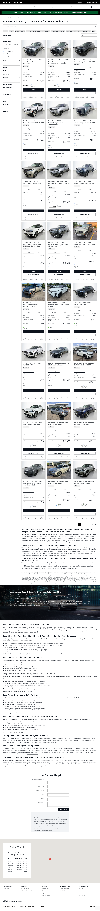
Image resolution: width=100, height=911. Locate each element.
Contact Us (81, 890)
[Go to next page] (95, 524)
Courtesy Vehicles (40, 7)
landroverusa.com (9, 906)
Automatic (46, 31)
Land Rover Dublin (59, 627)
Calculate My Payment (33, 92)
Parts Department (63, 893)
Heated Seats (85, 31)
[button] (33, 66)
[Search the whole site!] (96, 6)
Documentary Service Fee (28, 77)
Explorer (95, 31)
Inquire (33, 89)
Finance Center (45, 888)
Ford (5, 31)
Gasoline (36, 31)
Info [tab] (39, 69)
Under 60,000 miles (58, 31)
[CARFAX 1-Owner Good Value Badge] (76, 83)
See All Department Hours (17, 874)
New (27, 7)
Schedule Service (64, 890)
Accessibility (32, 906)
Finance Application (46, 890)
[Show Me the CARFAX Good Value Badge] (33, 85)
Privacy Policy (40, 828)
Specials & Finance (56, 7)
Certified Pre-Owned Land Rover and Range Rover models (57, 639)
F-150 (11, 31)
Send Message (63, 809)
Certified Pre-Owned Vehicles (27, 890)
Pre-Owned (32, 7)
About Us (73, 7)
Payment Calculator (46, 893)
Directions (81, 893)
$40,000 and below (72, 31)
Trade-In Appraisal (46, 895)
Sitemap (41, 906)
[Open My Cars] (91, 6)
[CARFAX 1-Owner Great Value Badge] (25, 144)
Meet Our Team (82, 895)
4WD (29, 31)
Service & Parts (65, 7)
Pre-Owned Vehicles (25, 888)
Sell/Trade (48, 7)
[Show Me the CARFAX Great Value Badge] (59, 85)
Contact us (33, 765)
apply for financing (60, 752)
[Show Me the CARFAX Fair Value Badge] (50, 384)
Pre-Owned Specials (25, 893)
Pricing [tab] (28, 69)
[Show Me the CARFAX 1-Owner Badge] (76, 144)
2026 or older (20, 31)
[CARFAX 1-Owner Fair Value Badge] (25, 328)
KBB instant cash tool (32, 754)
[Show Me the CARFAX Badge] (50, 328)
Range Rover (6, 888)
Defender (6, 890)
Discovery (6, 893)
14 (92, 524)
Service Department (64, 888)
